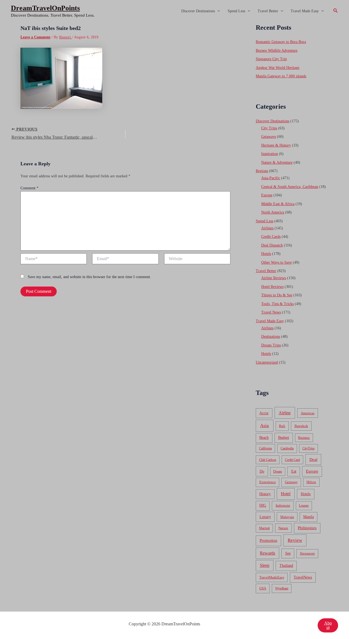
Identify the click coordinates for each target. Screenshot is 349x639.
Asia (264, 425)
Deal (313, 459)
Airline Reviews (273, 278)
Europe (266, 195)
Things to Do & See (276, 295)
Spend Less (236, 11)
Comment (29, 188)
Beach (264, 438)
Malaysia (287, 517)
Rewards (267, 553)
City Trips (269, 128)
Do (262, 471)
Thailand (286, 566)
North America (272, 212)
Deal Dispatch (272, 245)
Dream (277, 471)
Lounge (304, 505)
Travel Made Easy (305, 11)
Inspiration (269, 154)
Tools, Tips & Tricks (277, 304)
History (265, 494)
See (288, 553)
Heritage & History (276, 145)
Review (295, 540)
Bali (282, 426)
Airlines (267, 228)
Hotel (285, 493)
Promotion (268, 540)
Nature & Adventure (277, 162)
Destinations (270, 336)
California (265, 448)
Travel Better (268, 11)
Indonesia (283, 505)
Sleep (264, 565)
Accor (264, 413)
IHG (262, 505)
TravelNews (303, 577)
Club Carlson (267, 460)
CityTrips (308, 448)
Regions (262, 171)
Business (304, 438)
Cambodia (287, 448)
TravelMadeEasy (271, 577)
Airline (285, 412)
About (328, 625)
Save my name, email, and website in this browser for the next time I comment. (89, 277)
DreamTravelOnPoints (45, 8)
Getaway (291, 482)
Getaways (268, 137)
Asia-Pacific (270, 178)
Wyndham (281, 588)
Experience (267, 482)
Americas (307, 413)
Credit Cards (271, 237)
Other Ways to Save (276, 262)
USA (262, 588)
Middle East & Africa (277, 204)
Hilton (311, 482)
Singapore (307, 553)
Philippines (307, 528)
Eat (293, 471)
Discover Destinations (198, 11)
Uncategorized (267, 362)
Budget (283, 438)
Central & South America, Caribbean (289, 187)
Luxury (265, 517)
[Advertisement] (174, 63)
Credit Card (292, 460)
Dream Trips (271, 345)
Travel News (271, 312)
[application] (217, 11)
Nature (283, 528)
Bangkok (301, 426)
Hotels (266, 254)
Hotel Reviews (272, 287)
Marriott (264, 528)
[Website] (197, 260)
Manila (308, 517)
